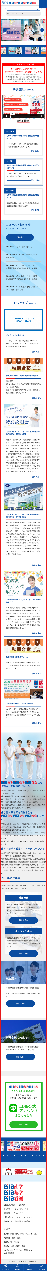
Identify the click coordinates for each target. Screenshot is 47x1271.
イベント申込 (18, 1213)
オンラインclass (16, 1250)
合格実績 (21, 1205)
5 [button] (18, 1155)
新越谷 (17, 1246)
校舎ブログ (8, 1209)
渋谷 (22, 1234)
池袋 (17, 1234)
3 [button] (11, 1155)
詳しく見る (23, 920)
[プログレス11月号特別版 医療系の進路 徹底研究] (23, 1146)
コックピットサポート (17, 13)
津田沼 (16, 1242)
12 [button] (43, 1155)
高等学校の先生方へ (22, 1221)
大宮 (12, 1246)
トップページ (5, 1269)
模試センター (29, 1250)
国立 (35, 1234)
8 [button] (29, 1155)
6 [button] (21, 1155)
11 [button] (40, 1155)
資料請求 (7, 1213)
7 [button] (25, 1155)
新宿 (12, 1234)
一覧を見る (20, 237)
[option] (23, 30)
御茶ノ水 (29, 1234)
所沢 (24, 1246)
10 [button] (36, 1155)
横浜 (13, 1238)
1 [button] (3, 1155)
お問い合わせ (9, 1217)
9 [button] (32, 1155)
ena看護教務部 (9, 1253)
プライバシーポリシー (25, 1217)
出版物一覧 (8, 1221)
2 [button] (7, 1155)
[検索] (38, 8)
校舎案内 (17, 1269)
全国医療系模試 (9, 1205)
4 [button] (14, 1155)
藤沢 (18, 1238)
